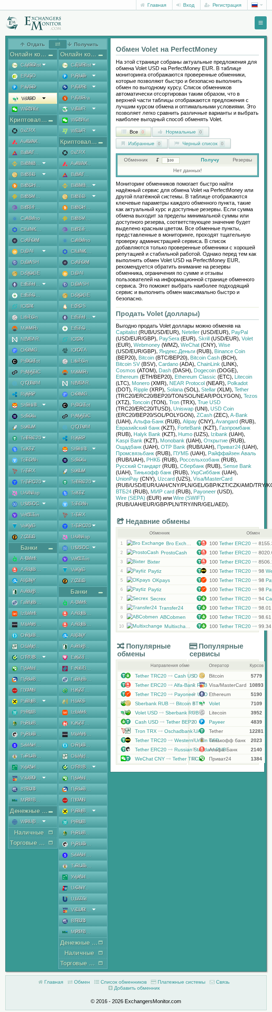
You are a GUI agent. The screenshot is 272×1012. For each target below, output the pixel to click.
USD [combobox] (31, 64)
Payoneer (204, 491)
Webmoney (147, 345)
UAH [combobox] (31, 558)
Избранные (143, 143)
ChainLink (208, 364)
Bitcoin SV (128, 364)
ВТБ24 (123, 491)
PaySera (169, 338)
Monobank (172, 440)
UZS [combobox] (80, 700)
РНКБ (153, 460)
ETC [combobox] (30, 295)
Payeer (216, 722)
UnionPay (127, 479)
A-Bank (239, 415)
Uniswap (183, 409)
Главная (156, 5)
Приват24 (228, 447)
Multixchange (179, 626)
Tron (174, 402)
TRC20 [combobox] (33, 437)
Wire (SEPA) (130, 498)
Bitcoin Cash (205, 358)
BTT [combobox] (30, 207)
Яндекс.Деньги (177, 351)
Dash (165, 370)
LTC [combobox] (30, 317)
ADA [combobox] (30, 218)
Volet (247, 338)
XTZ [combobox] (30, 448)
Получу (210, 160)
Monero (140, 383)
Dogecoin (205, 370)
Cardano (168, 364)
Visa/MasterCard (212, 479)
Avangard (227, 421)
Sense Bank (237, 466)
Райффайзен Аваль (232, 453)
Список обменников (123, 982)
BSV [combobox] (30, 196)
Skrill (204, 338)
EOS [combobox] (80, 306)
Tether (241, 389)
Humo (185, 434)
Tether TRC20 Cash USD (166, 676)
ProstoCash (174, 552)
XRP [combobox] (30, 393)
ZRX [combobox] (30, 130)
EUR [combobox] (80, 64)
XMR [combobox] (31, 327)
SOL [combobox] (30, 415)
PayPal (239, 332)
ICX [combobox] (30, 306)
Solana (175, 389)
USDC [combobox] (32, 503)
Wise (224, 345)
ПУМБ (181, 453)
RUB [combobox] (31, 569)
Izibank (219, 434)
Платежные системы (180, 982)
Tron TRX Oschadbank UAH (169, 731)
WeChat (190, 345)
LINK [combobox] (31, 229)
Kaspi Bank (129, 440)
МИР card (162, 491)
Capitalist (126, 332)
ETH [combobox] (30, 284)
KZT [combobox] (80, 657)
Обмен (81, 982)
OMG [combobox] (32, 349)
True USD (209, 402)
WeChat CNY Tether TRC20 (169, 759)
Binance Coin (229, 351)
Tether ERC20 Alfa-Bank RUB (170, 685)
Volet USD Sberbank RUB (166, 713)
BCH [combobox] (31, 185)
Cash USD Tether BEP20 (165, 722)
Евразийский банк (138, 428)
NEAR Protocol (187, 383)
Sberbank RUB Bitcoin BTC (168, 703)
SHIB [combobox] (31, 404)
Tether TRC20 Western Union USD (176, 740)
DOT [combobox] (31, 360)
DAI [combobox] (30, 251)
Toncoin (141, 402)
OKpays (161, 580)
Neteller (190, 332)
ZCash (204, 415)
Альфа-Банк (149, 421)
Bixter (153, 562)
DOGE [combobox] (33, 273)
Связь (222, 982)
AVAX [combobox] (32, 141)
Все (136, 132)
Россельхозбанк (200, 460)
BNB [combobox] (30, 163)
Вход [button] (188, 5)
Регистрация (226, 5)
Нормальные (183, 132)
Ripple (141, 389)
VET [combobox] (30, 514)
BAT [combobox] (30, 152)
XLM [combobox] (31, 426)
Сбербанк (192, 466)
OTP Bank (173, 447)
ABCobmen (173, 617)
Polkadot (237, 383)
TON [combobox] (31, 459)
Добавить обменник (136, 988)
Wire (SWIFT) (189, 498)
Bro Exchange (182, 543)
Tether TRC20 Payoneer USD (171, 694)
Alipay (190, 421)
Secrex (158, 598)
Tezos (250, 396)
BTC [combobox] (30, 174)
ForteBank (189, 428)
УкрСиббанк (205, 472)
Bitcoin (146, 358)
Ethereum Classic (195, 377)
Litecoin (243, 377)
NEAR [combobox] (32, 338)
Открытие (216, 440)
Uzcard (166, 479)
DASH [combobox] (32, 262)
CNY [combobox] (31, 108)
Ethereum (127, 377)
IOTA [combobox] (81, 349)
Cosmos (126, 370)
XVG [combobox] (31, 525)
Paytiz (155, 571)
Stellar (208, 389)
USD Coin (222, 409)
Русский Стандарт (138, 466)
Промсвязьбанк (135, 453)
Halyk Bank (147, 434)
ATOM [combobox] (33, 240)
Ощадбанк (129, 447)
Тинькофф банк (152, 472)
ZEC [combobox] (30, 536)
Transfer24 (171, 608)
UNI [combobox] (30, 492)
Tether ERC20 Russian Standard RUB (180, 749)
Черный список (202, 143)
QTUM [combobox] (33, 382)
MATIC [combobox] (33, 371)
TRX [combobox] (30, 470)
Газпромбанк (234, 428)
